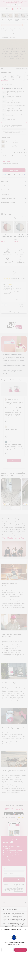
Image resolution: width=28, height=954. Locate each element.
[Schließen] (25, 929)
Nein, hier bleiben (7, 950)
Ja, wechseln (20, 950)
